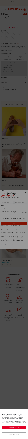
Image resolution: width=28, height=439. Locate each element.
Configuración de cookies (14, 434)
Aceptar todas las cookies (14, 427)
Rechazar (14, 431)
